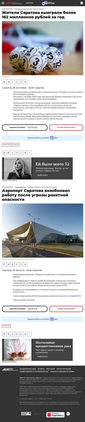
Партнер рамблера (38, 413)
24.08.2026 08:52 (7, 187)
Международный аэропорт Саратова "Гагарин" (18, 259)
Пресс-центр (50, 369)
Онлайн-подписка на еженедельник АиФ (33, 371)
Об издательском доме (27, 369)
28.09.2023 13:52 (7, 9)
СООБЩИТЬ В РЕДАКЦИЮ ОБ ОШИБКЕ (62, 371)
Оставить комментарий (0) (66, 127)
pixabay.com (6, 76)
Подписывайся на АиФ (23, 300)
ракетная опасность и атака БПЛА (65, 296)
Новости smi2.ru (9, 180)
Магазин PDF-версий (64, 369)
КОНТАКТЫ (41, 369)
